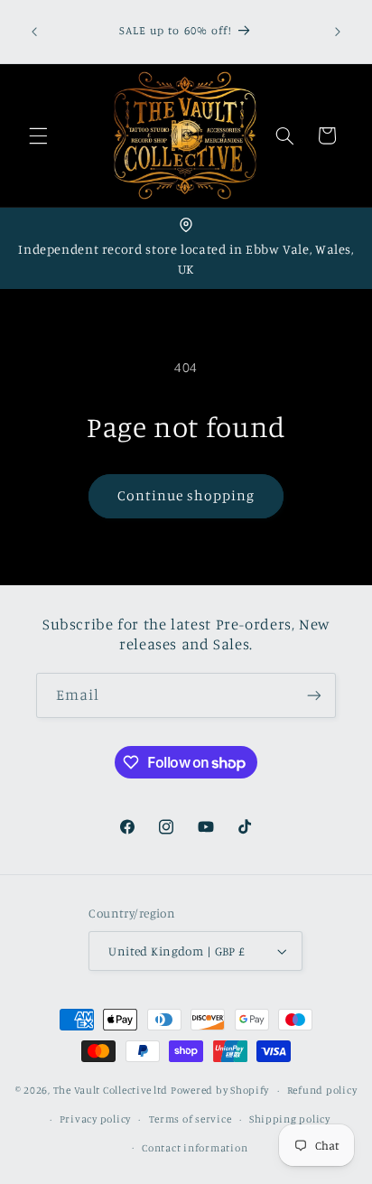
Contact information (194, 1148)
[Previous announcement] (34, 31)
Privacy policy (95, 1119)
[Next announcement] (338, 31)
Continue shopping (186, 495)
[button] (38, 135)
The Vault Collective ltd (111, 1090)
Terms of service (190, 1119)
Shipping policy (289, 1119)
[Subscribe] (314, 695)
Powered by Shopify (220, 1090)
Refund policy (322, 1090)
